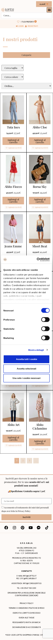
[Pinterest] (22, 527)
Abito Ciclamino (40, 426)
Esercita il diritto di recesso (26, 613)
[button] (49, 9)
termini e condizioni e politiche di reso (26, 608)
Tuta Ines (13, 127)
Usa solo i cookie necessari (26, 378)
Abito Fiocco (13, 186)
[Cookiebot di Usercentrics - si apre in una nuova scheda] (37, 259)
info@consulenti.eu (32, 583)
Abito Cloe (40, 127)
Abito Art (13, 424)
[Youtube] (30, 527)
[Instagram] (14, 527)
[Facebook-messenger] (38, 527)
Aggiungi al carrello (13, 141)
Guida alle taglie (26, 617)
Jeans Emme (13, 246)
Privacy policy (26, 603)
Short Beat (39, 246)
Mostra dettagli (36, 350)
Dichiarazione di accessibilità (26, 627)
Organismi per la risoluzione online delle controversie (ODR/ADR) (26, 594)
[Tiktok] (46, 527)
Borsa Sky (40, 186)
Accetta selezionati (26, 368)
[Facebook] (6, 527)
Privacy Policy (24, 511)
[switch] (45, 319)
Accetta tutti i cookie (26, 359)
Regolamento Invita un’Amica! (26, 622)
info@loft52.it (30, 576)
